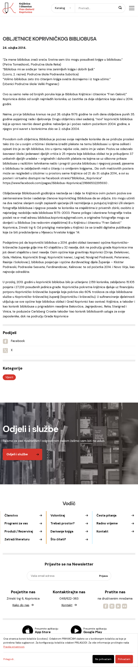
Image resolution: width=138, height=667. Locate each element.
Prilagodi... (9, 659)
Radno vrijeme (107, 523)
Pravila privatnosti (13, 646)
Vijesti (9, 377)
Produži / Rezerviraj (18, 531)
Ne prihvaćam (103, 659)
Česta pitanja (106, 515)
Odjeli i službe (17, 454)
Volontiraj (57, 515)
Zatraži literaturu (16, 539)
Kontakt (102, 531)
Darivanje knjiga (61, 531)
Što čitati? (58, 539)
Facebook (18, 341)
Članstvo (11, 515)
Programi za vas (16, 523)
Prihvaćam (124, 659)
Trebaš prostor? (62, 523)
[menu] (131, 8)
